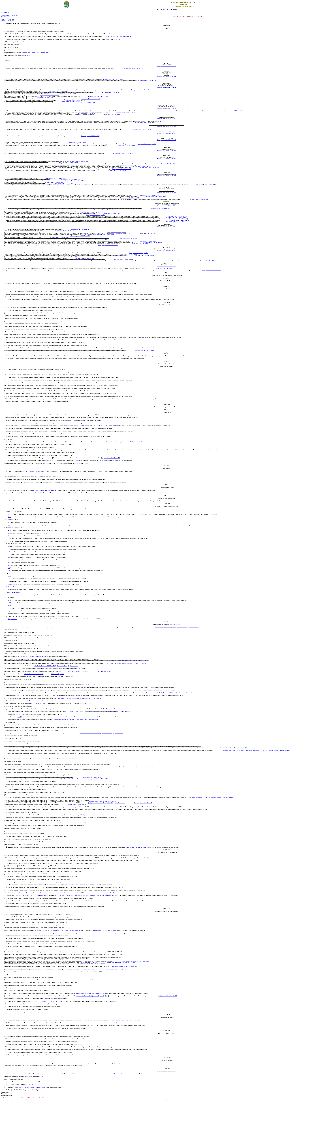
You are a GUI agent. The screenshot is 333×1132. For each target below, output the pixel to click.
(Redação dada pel (126, 663)
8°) (105, 993)
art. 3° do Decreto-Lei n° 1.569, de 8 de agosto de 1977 (68, 895)
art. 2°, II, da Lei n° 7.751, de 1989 (112, 663)
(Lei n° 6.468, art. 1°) (50, 460)
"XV (9, 514)
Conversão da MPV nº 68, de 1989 (9, 15)
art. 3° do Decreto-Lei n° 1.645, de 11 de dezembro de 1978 (99, 895)
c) (8, 562)
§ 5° (9, 554)
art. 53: (9, 605)
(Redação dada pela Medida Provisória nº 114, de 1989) (135, 660)
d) (8, 565)
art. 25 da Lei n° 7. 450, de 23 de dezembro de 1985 (54, 441)
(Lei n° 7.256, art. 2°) (79, 460)
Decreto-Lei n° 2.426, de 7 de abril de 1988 (106, 425)
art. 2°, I (20, 656)
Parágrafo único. (12, 584)
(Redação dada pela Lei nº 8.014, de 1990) (233, 750)
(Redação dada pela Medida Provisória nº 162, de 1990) (233, 747)
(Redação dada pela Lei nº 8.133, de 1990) (126, 966)
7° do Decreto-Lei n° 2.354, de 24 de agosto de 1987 (79, 425)
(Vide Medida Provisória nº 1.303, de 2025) (165, 627)
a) (8, 533)
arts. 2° (63, 425)
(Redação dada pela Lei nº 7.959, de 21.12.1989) (100, 803)
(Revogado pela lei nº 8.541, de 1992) (144, 350)
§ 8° (9, 570)
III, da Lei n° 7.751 (74, 711)
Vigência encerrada (193, 627)
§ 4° (9, 541)
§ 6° (9, 568)
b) (8, 535)
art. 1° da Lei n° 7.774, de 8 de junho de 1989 (122, 1073)
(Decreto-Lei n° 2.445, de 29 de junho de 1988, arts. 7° (89, 993)
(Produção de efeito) (119, 803)
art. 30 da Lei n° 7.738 (89, 684)
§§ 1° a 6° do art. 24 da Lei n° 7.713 (69, 778)
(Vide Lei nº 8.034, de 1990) (136, 441)
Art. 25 (9, 576)
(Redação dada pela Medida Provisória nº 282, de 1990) (136, 961)
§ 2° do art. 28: (11, 586)
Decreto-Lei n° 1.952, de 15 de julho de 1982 (105, 930)
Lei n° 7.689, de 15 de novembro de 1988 (36, 471)
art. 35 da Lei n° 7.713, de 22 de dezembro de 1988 (44, 490)
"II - (8, 522)
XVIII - (9, 517)
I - (8, 578)
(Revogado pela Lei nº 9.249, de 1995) (133, 68)
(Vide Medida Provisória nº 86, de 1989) (78, 671)
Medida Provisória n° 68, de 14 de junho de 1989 (137, 847)
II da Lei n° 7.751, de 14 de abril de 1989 (33, 656)
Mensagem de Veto (5, 16)
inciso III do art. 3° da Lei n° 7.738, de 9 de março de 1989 (30, 1087)
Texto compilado (5, 12)
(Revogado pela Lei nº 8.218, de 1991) (76, 804)
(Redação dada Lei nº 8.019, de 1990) (167, 996)
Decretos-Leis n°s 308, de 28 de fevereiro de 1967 (48, 930)
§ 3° (9, 549)
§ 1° (9, 538)
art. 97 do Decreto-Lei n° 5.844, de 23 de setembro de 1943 (124, 1020)
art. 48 (19, 717)
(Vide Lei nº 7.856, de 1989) (104, 671)
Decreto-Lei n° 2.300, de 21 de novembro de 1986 (35, 52)
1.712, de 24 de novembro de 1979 (71, 930)
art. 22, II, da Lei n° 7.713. (194, 746)
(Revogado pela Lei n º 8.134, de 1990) (92, 777)
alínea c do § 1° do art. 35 (13, 592)
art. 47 (18, 714)
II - (8, 581)
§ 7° (9, 525)
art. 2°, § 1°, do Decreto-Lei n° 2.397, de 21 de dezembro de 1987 (48, 1001)
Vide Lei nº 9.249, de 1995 (7, 20)
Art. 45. (9, 600)
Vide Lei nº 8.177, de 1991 (7, 19)
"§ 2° (9, 546)
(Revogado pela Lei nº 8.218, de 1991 (143, 803)
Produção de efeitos (182, 627)
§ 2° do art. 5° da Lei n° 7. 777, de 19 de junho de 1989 (117, 36)
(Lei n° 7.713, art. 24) (35, 703)
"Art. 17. (10, 530)
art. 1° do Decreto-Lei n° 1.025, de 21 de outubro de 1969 (31, 895)
